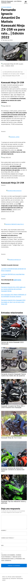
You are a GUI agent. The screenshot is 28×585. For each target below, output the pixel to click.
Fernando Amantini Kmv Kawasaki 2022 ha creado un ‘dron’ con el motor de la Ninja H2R (13, 302)
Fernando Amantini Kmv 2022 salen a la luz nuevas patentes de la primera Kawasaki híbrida (13, 289)
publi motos (17, 280)
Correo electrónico (7, 537)
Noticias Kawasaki (6, 7)
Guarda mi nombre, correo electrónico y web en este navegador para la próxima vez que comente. (13, 557)
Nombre (4, 530)
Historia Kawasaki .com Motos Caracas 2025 (11, 2)
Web (2, 545)
